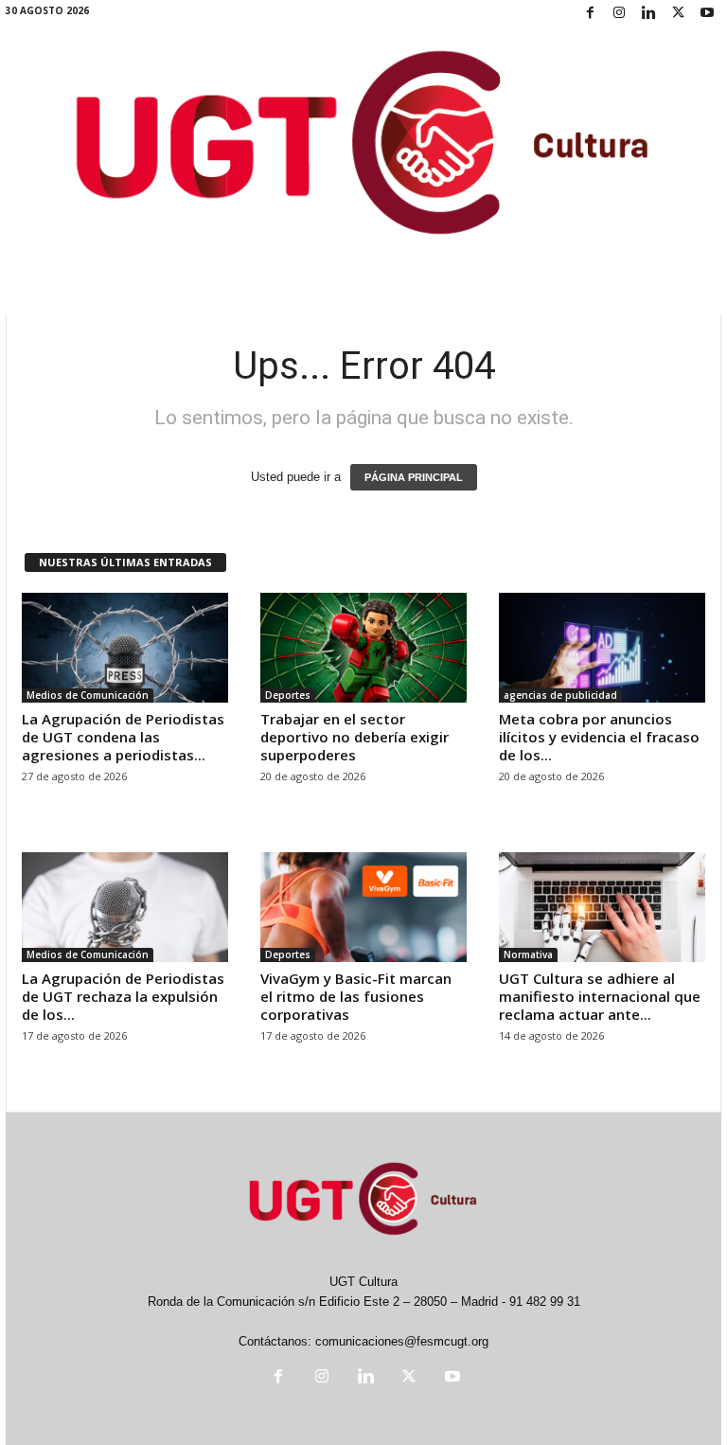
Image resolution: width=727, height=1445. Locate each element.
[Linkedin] (648, 13)
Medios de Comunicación (88, 695)
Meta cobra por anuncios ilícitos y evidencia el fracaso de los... (599, 736)
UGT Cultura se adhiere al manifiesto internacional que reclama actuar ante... (599, 996)
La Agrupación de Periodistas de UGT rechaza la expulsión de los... (123, 996)
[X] (677, 13)
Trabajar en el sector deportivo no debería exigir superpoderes (354, 736)
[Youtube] (707, 13)
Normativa (528, 954)
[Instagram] (619, 13)
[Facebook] (589, 13)
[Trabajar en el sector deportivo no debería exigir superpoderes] (363, 648)
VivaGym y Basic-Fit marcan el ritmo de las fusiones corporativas (356, 996)
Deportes (287, 695)
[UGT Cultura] (363, 146)
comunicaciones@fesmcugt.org (401, 1341)
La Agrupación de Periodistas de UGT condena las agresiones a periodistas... (123, 736)
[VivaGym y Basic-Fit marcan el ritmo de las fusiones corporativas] (363, 907)
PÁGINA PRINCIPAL (413, 477)
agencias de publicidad (560, 695)
